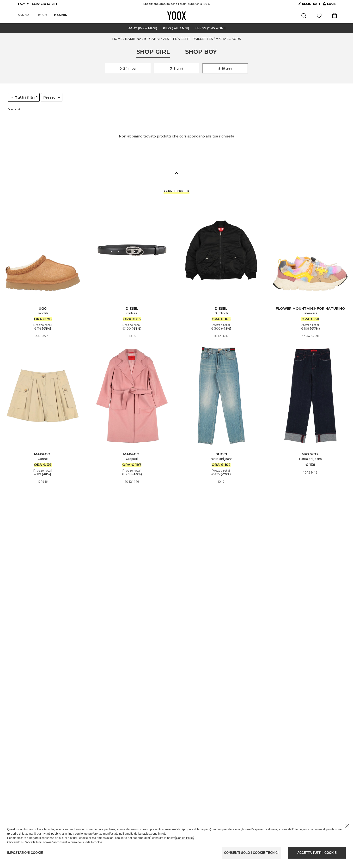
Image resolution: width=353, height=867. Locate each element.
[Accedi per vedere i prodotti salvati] (319, 15)
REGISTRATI (311, 4)
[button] (176, 173)
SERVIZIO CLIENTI (45, 4)
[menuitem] (23, 15)
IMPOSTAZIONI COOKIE (25, 853)
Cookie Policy (185, 838)
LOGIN (329, 4)
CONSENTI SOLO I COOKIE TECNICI (251, 853)
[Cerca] (304, 15)
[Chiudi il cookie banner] (347, 826)
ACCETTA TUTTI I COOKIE (317, 853)
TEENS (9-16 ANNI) (210, 28)
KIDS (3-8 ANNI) (176, 28)
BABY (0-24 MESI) (142, 28)
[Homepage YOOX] (176, 15)
